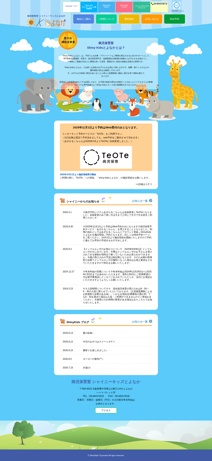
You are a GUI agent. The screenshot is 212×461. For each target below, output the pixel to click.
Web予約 (174, 19)
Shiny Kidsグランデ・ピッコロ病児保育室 (89, 6)
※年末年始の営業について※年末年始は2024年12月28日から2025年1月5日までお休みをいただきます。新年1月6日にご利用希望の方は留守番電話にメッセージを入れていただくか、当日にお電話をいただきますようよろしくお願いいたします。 (117, 275)
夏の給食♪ (88, 333)
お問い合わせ (152, 19)
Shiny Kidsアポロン (106, 6)
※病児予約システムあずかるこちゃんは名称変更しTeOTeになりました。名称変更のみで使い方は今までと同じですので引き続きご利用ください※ (117, 215)
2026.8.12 (68, 341)
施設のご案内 (84, 19)
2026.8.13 (68, 333)
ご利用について (106, 19)
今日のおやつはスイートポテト (99, 341)
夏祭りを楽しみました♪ (95, 350)
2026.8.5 (67, 359)
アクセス (106, 410)
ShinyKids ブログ (71, 6)
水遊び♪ (87, 367)
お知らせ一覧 (140, 200)
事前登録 (129, 19)
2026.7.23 (68, 367)
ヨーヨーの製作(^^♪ (93, 359)
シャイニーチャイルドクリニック (141, 7)
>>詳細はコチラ (144, 184)
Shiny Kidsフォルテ (124, 6)
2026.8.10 (68, 350)
